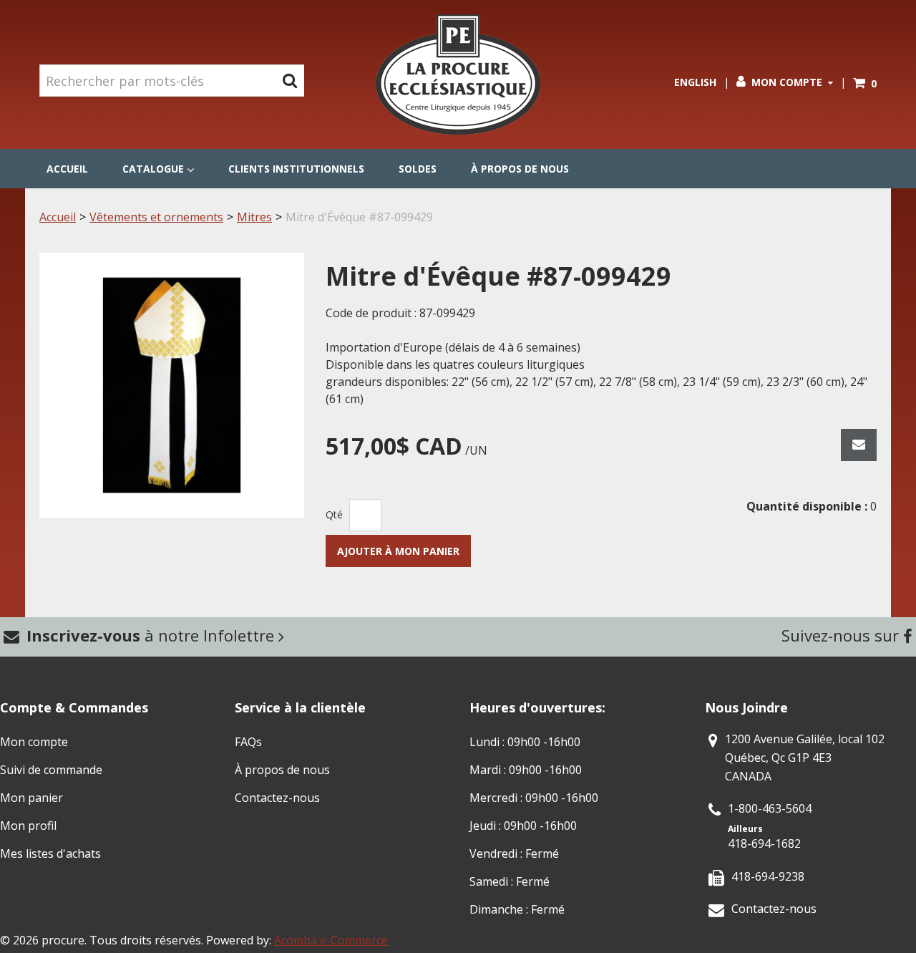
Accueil (67, 168)
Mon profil (28, 825)
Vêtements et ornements (156, 217)
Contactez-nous (277, 798)
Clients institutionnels (296, 168)
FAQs (248, 742)
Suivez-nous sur (842, 635)
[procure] (458, 74)
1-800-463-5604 (770, 808)
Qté (334, 514)
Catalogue (153, 168)
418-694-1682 (764, 843)
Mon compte (787, 82)
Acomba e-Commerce (331, 940)
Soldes (418, 168)
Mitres (254, 217)
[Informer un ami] (859, 445)
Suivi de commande (51, 770)
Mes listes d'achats (50, 853)
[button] (865, 83)
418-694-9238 (767, 876)
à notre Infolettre (152, 635)
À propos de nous (520, 168)
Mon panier (31, 798)
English (695, 82)
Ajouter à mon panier (398, 551)
